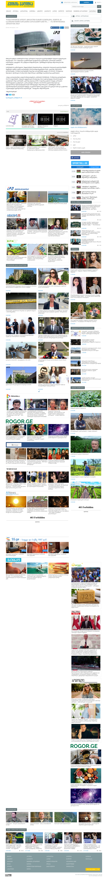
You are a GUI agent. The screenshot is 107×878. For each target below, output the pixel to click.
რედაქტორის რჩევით (80, 26)
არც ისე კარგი (77, 138)
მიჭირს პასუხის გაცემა (79, 148)
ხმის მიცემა (85, 152)
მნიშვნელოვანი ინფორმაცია (82, 328)
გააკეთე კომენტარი (63, 105)
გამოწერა (86, 2)
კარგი (74, 135)
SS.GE (8, 111)
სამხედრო (75, 358)
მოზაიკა (75, 249)
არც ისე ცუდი (76, 141)
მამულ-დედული (78, 388)
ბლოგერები (11, 809)
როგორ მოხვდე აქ (64, 111)
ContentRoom (62, 132)
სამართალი (11, 16)
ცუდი (74, 144)
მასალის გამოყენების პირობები (95, 875)
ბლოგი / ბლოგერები (82, 16)
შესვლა (99, 2)
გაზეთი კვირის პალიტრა (82, 21)
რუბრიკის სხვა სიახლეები (16, 265)
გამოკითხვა (76, 106)
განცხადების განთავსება (70, 2)
